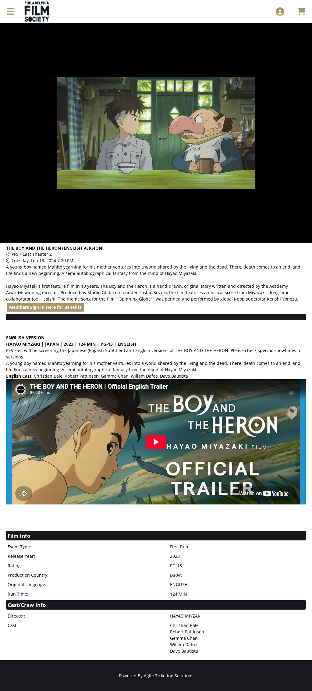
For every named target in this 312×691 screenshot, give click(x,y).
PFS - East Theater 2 (32, 254)
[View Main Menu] (11, 11)
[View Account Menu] (280, 11)
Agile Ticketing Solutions (168, 676)
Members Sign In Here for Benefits (45, 307)
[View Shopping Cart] (301, 11)
